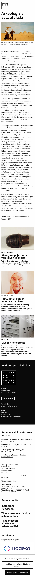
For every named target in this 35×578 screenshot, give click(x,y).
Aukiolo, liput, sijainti (14, 365)
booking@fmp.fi (7, 457)
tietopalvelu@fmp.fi (8, 468)
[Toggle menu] (31, 7)
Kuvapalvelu (5, 472)
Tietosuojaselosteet (9, 481)
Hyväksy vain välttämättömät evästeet (17, 565)
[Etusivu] (4, 6)
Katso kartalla (9, 398)
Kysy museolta (6, 470)
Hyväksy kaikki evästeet (17, 572)
